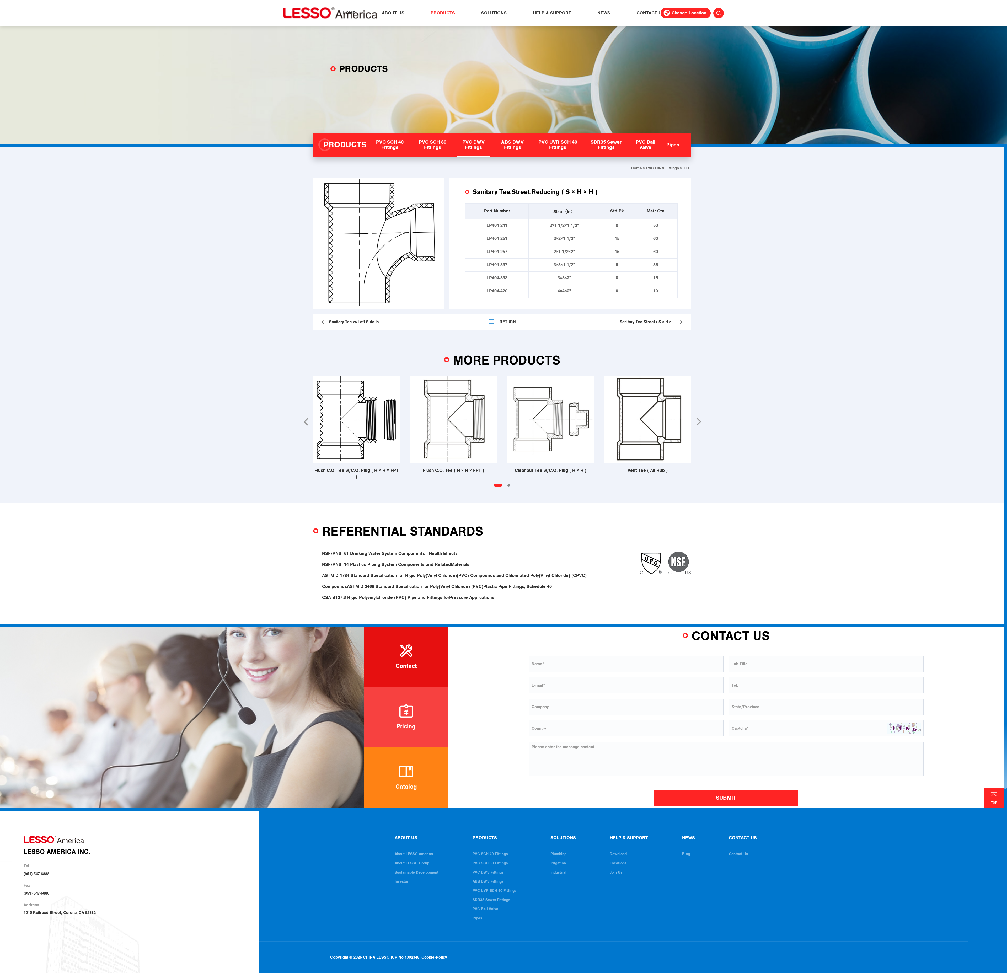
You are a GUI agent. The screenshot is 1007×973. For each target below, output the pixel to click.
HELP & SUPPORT (552, 13)
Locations (618, 863)
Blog (686, 854)
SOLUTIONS (494, 13)
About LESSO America (414, 854)
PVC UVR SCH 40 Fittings (494, 891)
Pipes (477, 918)
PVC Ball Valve (485, 909)
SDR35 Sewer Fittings (491, 900)
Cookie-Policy (434, 957)
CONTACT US (650, 13)
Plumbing (558, 854)
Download (618, 854)
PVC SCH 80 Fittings (490, 863)
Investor (401, 882)
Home (636, 168)
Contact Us (738, 854)
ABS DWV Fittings (488, 882)
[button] (305, 421)
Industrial (558, 872)
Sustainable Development (416, 872)
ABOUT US (393, 13)
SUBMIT (726, 798)
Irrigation (558, 863)
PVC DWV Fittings (662, 168)
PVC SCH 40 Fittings (490, 854)
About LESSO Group (412, 863)
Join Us (616, 872)
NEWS (603, 13)
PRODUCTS (443, 13)
